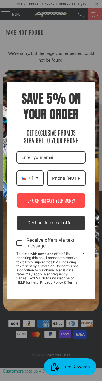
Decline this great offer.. (51, 223)
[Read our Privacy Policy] (82, 254)
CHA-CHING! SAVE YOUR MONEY (51, 200)
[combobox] (30, 178)
